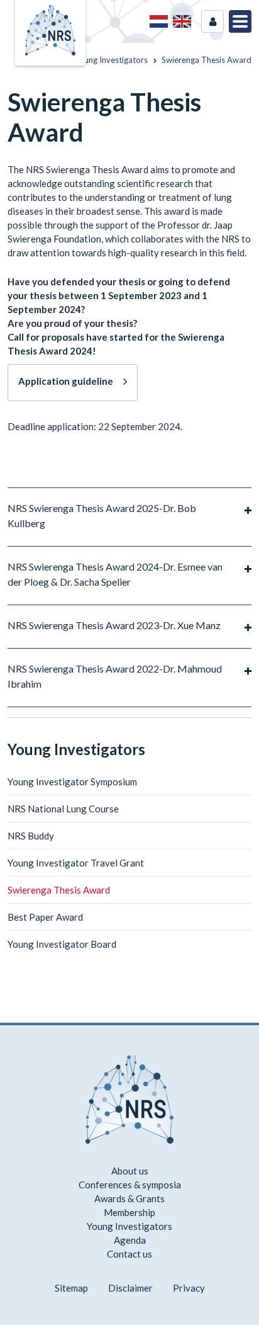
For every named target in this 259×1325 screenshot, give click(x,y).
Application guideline (65, 381)
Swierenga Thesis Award (59, 890)
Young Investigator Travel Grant (76, 862)
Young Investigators (76, 749)
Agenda (130, 1240)
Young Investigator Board (62, 944)
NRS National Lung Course (63, 808)
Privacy (189, 1288)
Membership (129, 1212)
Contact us (129, 1254)
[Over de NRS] (159, 21)
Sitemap (71, 1288)
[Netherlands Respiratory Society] (50, 29)
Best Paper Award (45, 917)
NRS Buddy (31, 835)
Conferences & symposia (130, 1184)
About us (129, 1170)
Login (212, 21)
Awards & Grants (129, 1198)
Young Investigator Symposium (72, 781)
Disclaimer (130, 1288)
